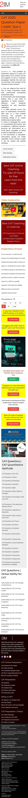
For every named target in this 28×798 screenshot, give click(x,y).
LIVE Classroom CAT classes (9, 665)
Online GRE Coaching (6, 774)
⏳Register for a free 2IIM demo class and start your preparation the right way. (13, 388)
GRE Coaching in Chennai (7, 771)
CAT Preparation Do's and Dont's (10, 719)
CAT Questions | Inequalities (10, 552)
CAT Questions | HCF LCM (10, 474)
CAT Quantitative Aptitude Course (10, 670)
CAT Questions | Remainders (11, 481)
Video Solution (7, 153)
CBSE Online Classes (6, 787)
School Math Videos (6, 796)
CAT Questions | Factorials (10, 484)
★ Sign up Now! (13, 424)
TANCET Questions (6, 783)
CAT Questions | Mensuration (11, 534)
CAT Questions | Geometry (10, 524)
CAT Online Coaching (7, 668)
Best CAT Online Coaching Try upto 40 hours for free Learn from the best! (13, 417)
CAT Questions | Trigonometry (11, 539)
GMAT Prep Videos (5, 767)
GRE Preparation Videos (7, 775)
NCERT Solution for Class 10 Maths (9, 788)
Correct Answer (8, 149)
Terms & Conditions (12, 728)
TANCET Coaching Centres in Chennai (10, 780)
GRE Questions (5, 773)
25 (8, 306)
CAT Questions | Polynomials (11, 555)
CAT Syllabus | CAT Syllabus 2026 (10, 700)
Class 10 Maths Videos (6, 791)
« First (5, 303)
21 (10, 303)
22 (15, 303)
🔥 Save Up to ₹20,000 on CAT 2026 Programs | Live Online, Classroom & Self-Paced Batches (13, 313)
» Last (14, 306)
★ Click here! (13, 319)
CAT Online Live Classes (7, 722)
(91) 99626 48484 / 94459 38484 (14, 754)
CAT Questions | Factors (9, 477)
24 (3, 306)
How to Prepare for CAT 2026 (9, 717)
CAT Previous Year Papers (8, 690)
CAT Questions (4, 35)
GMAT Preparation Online (7, 763)
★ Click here (13, 409)
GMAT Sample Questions (7, 766)
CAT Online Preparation (7, 714)
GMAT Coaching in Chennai (7, 765)
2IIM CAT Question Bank (23, 4)
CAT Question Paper (6, 688)
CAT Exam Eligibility (18, 705)
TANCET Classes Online (7, 779)
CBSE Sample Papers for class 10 (9, 790)
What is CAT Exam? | (7, 705)
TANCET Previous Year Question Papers (10, 782)
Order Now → (13, 379)
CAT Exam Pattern (6, 702)
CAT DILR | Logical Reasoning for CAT (11, 673)
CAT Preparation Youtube (8, 685)
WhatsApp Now (11, 756)
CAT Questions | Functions (10, 548)
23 (20, 303)
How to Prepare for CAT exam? (9, 707)
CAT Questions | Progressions (11, 559)
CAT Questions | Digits (9, 488)
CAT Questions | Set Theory (10, 521)
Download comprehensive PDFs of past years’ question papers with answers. (13, 403)
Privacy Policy (4, 728)
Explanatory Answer (9, 157)
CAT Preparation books (7, 693)
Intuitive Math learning (6, 795)
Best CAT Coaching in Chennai (9, 675)
